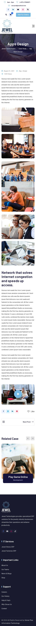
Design (25, 71)
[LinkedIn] (12, 411)
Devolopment (18, 480)
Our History (5, 596)
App (20, 71)
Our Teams (5, 569)
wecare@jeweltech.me (18, 5)
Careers (4, 592)
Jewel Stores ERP (8, 547)
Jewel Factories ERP (9, 551)
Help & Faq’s (6, 600)
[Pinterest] (17, 411)
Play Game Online (18, 476)
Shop (3, 578)
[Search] (6, 15)
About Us (5, 565)
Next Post (27, 422)
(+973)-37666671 (25, 2)
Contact (4, 608)
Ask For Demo (23, 15)
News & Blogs (7, 574)
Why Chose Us (7, 604)
